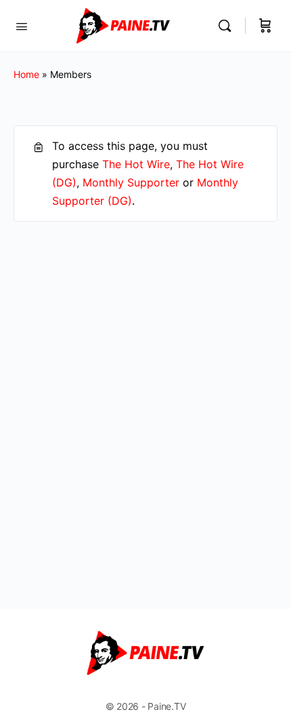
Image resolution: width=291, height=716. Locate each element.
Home (26, 74)
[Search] (228, 26)
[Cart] (265, 26)
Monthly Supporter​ (131, 182)
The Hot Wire (136, 164)
